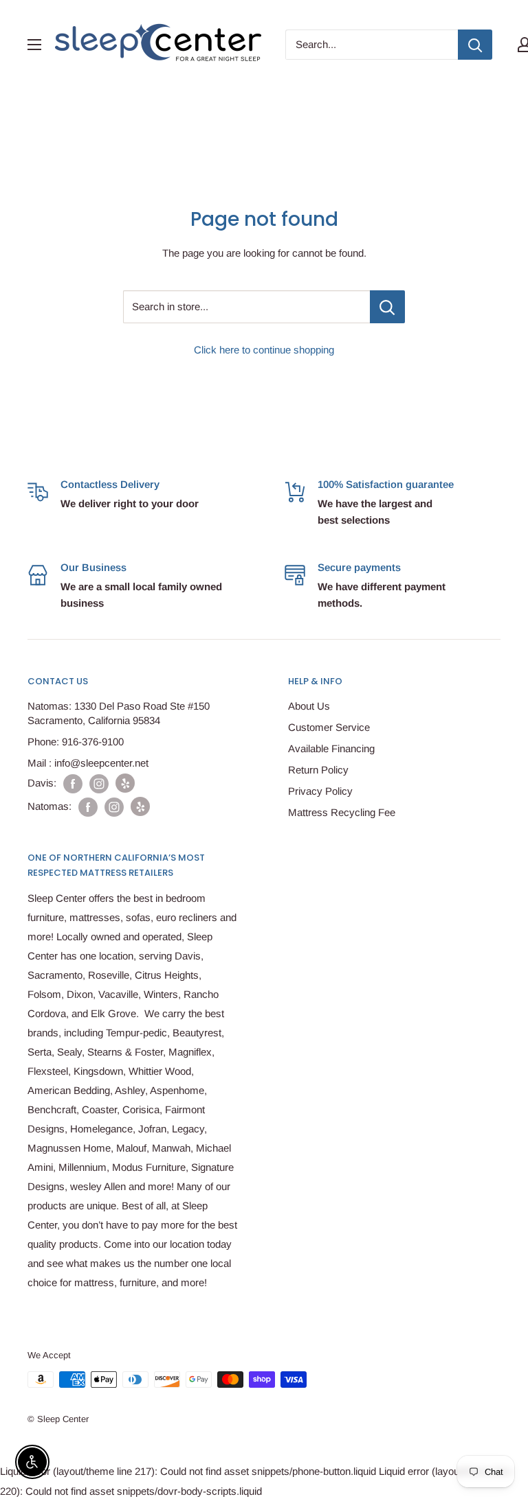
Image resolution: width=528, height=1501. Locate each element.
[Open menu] (34, 44)
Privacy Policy (320, 791)
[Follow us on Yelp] (125, 783)
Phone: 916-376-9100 (76, 741)
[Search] (475, 45)
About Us (309, 706)
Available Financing (331, 748)
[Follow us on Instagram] (99, 783)
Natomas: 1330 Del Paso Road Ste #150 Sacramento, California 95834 (119, 713)
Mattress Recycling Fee (341, 812)
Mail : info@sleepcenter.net (88, 763)
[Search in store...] (387, 306)
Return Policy (318, 770)
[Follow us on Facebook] (72, 783)
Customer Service (329, 727)
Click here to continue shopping (264, 350)
